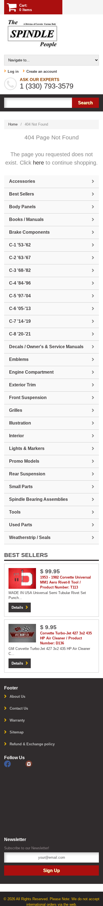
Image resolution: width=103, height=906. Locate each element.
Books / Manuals (26, 219)
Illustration (20, 423)
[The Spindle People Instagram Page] (36, 763)
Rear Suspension (27, 474)
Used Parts (20, 524)
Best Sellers (21, 194)
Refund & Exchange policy (32, 744)
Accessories (22, 181)
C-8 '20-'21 (20, 334)
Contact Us (19, 708)
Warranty (17, 720)
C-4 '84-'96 (20, 283)
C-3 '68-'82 (20, 270)
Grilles (15, 410)
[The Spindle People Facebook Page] (15, 763)
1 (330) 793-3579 (46, 86)
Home (13, 124)
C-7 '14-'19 (20, 321)
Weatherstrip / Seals (30, 537)
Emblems (19, 359)
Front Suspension (28, 397)
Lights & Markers (26, 448)
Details (17, 607)
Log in (13, 71)
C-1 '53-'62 (20, 245)
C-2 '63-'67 (20, 257)
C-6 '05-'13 (20, 308)
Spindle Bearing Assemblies (38, 499)
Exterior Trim (22, 384)
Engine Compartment (31, 372)
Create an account (41, 71)
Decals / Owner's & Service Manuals (46, 346)
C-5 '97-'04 (20, 295)
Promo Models (24, 461)
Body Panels (22, 206)
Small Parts (21, 486)
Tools (15, 512)
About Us (17, 696)
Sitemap (17, 732)
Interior (16, 435)
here (38, 163)
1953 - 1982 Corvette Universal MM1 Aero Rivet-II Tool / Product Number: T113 (65, 582)
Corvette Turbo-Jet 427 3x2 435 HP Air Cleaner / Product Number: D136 (66, 638)
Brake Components (29, 232)
